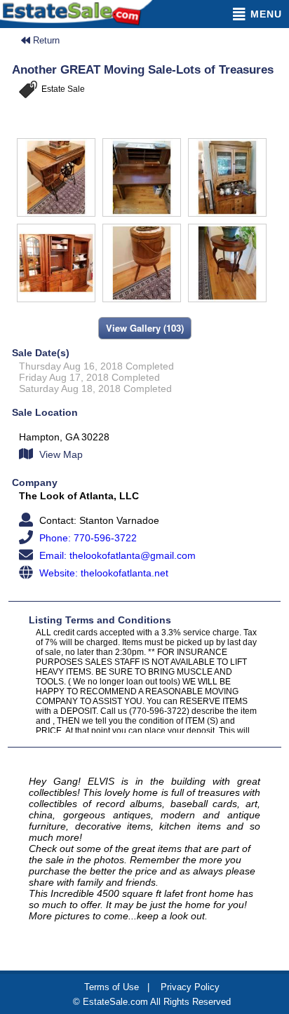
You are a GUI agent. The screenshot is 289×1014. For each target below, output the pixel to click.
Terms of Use (111, 987)
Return (45, 40)
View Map (59, 454)
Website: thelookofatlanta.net (102, 573)
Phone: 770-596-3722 (86, 537)
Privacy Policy (190, 987)
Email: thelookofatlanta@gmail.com (116, 555)
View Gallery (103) (145, 327)
